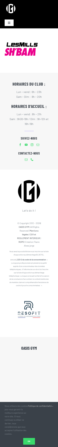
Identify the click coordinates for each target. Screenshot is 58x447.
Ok (29, 441)
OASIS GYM (24, 227)
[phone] (32, 159)
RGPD (21, 242)
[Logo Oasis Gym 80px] (11, 3)
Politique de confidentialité (40, 406)
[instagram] (32, 144)
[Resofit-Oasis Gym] (29, 294)
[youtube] (26, 144)
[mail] (38, 144)
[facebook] (20, 144)
